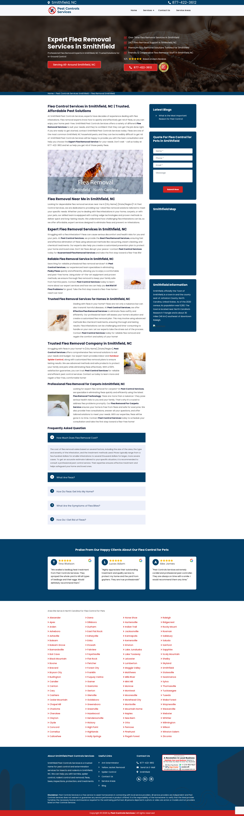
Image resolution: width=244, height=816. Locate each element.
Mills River (130, 677)
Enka (90, 640)
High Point (92, 727)
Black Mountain (58, 658)
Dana (90, 617)
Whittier (167, 718)
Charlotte (55, 708)
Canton (54, 686)
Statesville (168, 672)
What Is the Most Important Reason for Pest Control (173, 117)
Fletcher (91, 663)
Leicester (130, 658)
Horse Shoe (131, 617)
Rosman (167, 631)
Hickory (91, 722)
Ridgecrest (168, 622)
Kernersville (131, 640)
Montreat (130, 690)
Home (134, 10)
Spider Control (109, 772)
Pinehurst (130, 731)
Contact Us (164, 10)
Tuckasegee (169, 690)
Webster (167, 713)
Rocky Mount (170, 626)
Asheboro (55, 631)
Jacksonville (132, 631)
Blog (104, 785)
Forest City (93, 667)
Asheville (54, 635)
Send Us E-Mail (147, 767)
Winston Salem (171, 731)
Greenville (92, 708)
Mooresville (131, 695)
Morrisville (130, 704)
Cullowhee (55, 736)
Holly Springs (94, 736)
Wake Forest (169, 699)
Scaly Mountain (171, 654)
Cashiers (54, 695)
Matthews (130, 672)
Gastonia (92, 686)
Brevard (54, 667)
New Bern (130, 718)
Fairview (91, 649)
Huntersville (131, 622)
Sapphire (168, 649)
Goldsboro (93, 699)
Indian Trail (131, 626)
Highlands (92, 731)
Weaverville (169, 708)
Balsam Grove (57, 645)
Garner (91, 681)
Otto (127, 722)
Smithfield (168, 667)
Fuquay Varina (95, 677)
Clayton (54, 718)
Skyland (167, 663)
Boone (53, 663)
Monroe (129, 686)
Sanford (167, 645)
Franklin (91, 672)
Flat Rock (92, 658)
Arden (53, 626)
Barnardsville (57, 649)
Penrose (129, 727)
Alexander (55, 617)
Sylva (166, 681)
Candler (54, 681)
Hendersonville (95, 718)
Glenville (92, 695)
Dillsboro (92, 622)
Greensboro (94, 704)
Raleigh (167, 617)
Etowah (91, 645)
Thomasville (169, 686)
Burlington (55, 677)
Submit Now (173, 189)
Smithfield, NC (64, 2)
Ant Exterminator (110, 762)
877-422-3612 (184, 2)
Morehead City (133, 699)
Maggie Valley (132, 667)
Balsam (54, 640)
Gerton (91, 690)
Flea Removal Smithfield (103, 93)
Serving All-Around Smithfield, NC (74, 64)
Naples (129, 713)
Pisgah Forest (132, 736)
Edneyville (92, 635)
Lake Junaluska (133, 649)
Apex (52, 622)
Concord (54, 727)
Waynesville (169, 704)
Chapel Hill (55, 704)
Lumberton (131, 663)
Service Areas (183, 10)
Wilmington (169, 722)
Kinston (129, 645)
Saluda (166, 640)
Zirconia (167, 736)
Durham (91, 626)
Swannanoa (169, 677)
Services (147, 10)
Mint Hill (129, 681)
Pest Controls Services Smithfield (72, 93)
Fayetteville (93, 654)
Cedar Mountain (58, 699)
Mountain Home (133, 708)
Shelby (166, 658)
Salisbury (168, 635)
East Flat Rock (94, 631)
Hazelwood (93, 713)
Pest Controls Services (123, 813)
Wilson (166, 727)
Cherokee (55, 713)
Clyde (53, 722)
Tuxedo (167, 695)
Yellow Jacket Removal (113, 767)
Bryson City (56, 672)
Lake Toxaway (132, 654)
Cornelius (55, 731)
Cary (52, 690)
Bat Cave (55, 654)
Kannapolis (131, 635)
